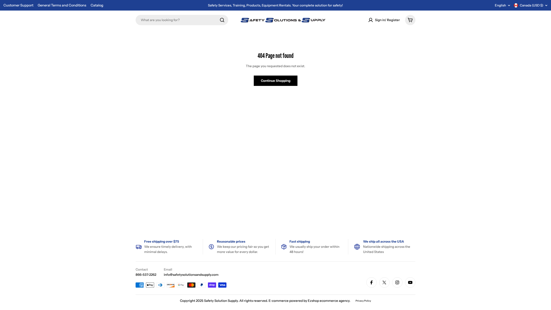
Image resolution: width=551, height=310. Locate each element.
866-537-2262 (146, 275)
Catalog (97, 5)
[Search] (222, 20)
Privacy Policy (363, 300)
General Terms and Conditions (62, 5)
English (500, 5)
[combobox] (182, 20)
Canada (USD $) (531, 5)
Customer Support (18, 5)
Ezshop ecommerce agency (329, 301)
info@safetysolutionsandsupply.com (191, 275)
